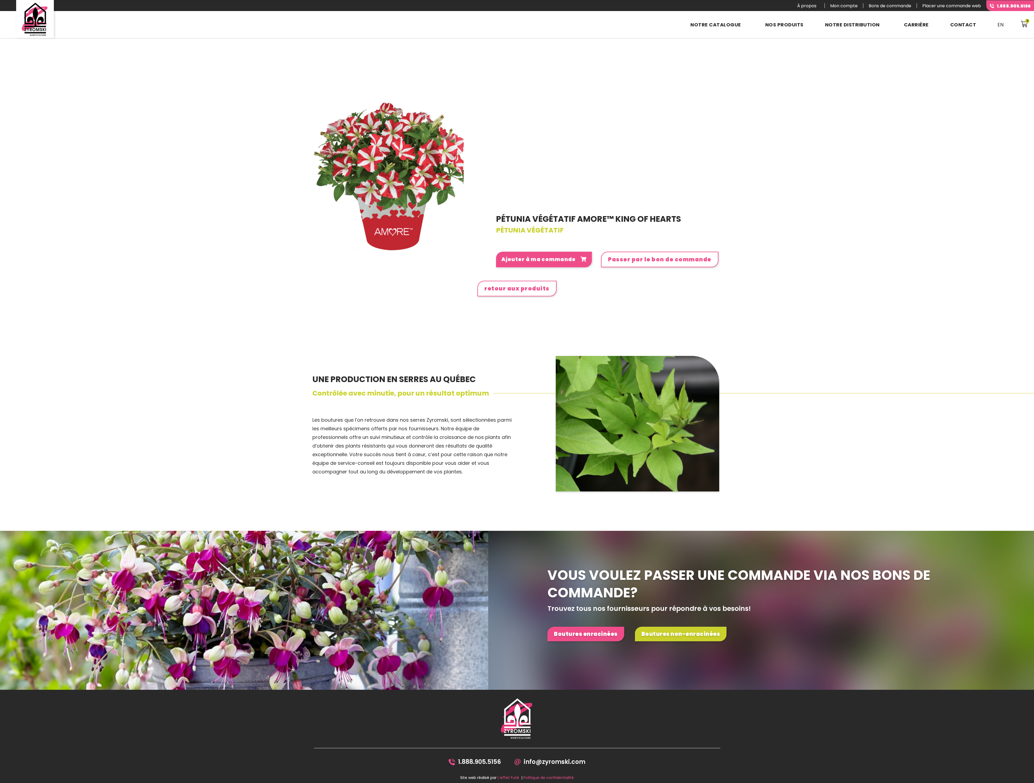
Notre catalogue (715, 24)
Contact (963, 24)
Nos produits (784, 24)
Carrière (916, 24)
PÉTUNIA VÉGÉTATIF (530, 230)
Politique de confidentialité (548, 777)
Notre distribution (852, 24)
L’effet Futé (508, 777)
